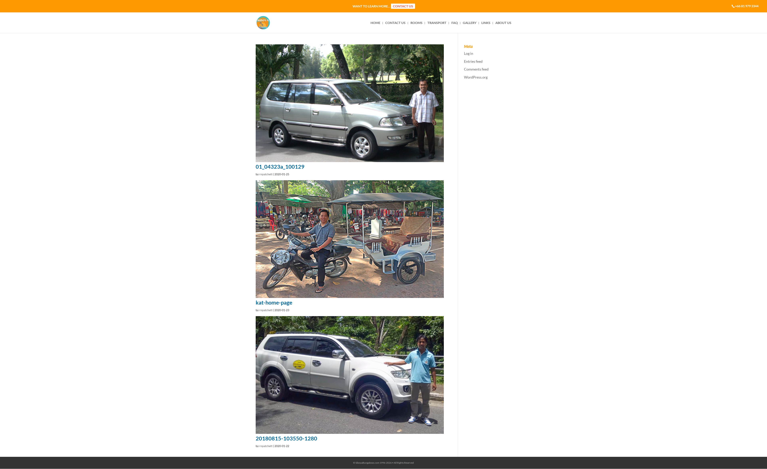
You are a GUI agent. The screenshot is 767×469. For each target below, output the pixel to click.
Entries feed (473, 61)
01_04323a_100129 (280, 166)
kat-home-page (274, 302)
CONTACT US (395, 23)
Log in (468, 53)
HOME (375, 23)
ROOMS (416, 23)
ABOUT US (503, 23)
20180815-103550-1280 (286, 438)
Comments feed (476, 69)
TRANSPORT (436, 23)
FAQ (454, 23)
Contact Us (403, 6)
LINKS (485, 23)
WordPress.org (476, 77)
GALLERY (469, 23)
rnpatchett (265, 174)
